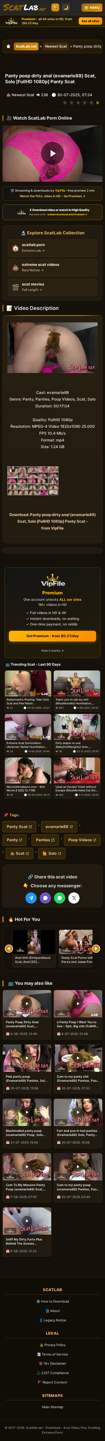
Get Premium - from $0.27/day (53, 636)
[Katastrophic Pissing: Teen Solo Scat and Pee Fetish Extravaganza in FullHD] (28, 683)
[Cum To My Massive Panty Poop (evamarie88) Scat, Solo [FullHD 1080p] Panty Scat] (27, 1166)
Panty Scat (17, 826)
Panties (43, 839)
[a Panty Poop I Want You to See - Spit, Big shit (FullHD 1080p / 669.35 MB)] (78, 1003)
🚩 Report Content (52, 1382)
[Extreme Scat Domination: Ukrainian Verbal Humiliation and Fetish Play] (28, 727)
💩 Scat (17, 853)
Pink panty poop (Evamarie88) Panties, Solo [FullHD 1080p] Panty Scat (26, 1079)
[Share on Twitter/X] (74, 898)
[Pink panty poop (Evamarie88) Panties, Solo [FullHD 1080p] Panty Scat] (27, 1058)
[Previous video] (9, 949)
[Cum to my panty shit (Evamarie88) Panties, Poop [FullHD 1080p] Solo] (78, 1058)
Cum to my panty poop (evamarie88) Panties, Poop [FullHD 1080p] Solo (78, 1187)
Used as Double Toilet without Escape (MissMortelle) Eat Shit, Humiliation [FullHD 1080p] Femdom (76, 788)
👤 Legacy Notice (52, 1320)
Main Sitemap (52, 1407)
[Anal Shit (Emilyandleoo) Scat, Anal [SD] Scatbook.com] (34, 942)
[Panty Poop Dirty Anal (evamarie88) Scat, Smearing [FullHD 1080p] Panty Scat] (27, 1003)
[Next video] (96, 949)
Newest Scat (56, 46)
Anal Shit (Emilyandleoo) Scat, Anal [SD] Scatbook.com (33, 962)
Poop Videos (80, 839)
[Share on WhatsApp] (59, 898)
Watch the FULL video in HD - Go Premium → (52, 196)
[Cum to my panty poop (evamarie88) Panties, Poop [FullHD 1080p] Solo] (78, 1166)
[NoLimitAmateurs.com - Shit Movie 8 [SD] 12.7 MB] (28, 770)
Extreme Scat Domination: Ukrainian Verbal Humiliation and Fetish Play (26, 745)
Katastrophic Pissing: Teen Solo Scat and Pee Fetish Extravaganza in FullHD (28, 701)
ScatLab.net (26, 46)
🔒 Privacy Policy (52, 1345)
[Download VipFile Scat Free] (24, 7)
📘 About (52, 1311)
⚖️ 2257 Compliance (52, 1373)
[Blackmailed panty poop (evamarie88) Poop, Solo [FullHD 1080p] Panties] (27, 1112)
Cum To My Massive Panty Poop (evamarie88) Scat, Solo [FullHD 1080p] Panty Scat (25, 1187)
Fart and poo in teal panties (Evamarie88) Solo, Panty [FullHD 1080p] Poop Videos (78, 1133)
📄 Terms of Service (52, 1354)
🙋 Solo (50, 853)
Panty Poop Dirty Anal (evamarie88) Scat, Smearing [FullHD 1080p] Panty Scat (25, 1024)
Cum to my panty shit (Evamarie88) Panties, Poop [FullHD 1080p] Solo (78, 1079)
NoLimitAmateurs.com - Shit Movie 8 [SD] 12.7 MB (26, 788)
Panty (12, 839)
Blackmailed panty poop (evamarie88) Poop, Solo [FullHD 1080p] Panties (24, 1133)
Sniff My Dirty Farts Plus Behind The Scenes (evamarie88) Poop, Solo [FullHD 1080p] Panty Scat (26, 1241)
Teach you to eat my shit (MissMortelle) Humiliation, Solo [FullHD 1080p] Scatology (76, 701)
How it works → (52, 650)
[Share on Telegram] (31, 898)
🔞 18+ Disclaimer (52, 1363)
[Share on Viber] (45, 898)
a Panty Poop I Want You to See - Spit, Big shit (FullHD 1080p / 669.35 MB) (76, 1024)
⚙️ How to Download (52, 1301)
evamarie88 (57, 826)
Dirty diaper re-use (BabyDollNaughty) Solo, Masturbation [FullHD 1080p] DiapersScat (75, 745)
